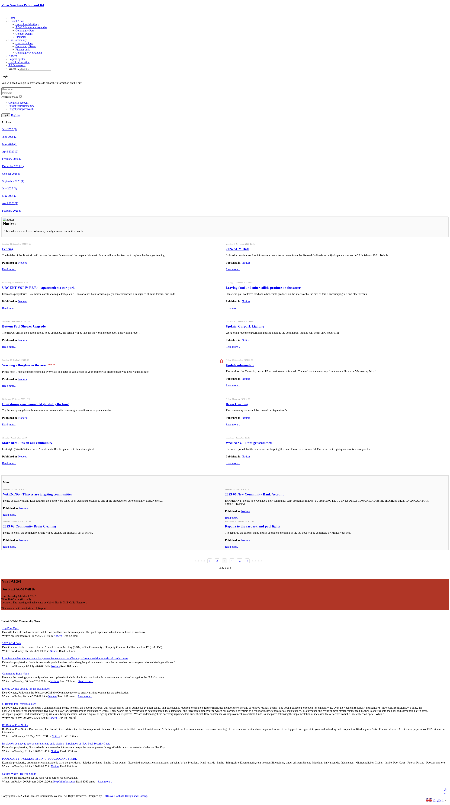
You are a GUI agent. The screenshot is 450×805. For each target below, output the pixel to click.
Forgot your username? (21, 105)
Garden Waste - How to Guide (19, 773)
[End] (260, 561)
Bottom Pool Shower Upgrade (24, 326)
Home (11, 17)
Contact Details (24, 33)
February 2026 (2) (12, 158)
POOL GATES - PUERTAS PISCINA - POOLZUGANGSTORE (39, 758)
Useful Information (19, 62)
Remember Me (9, 96)
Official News (16, 21)
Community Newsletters (28, 52)
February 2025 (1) (12, 210)
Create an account (18, 102)
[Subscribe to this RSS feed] (445, 789)
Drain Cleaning (237, 404)
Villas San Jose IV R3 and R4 (22, 5)
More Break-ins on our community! (27, 443)
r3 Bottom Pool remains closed (19, 703)
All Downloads (16, 65)
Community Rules (25, 46)
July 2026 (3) (9, 129)
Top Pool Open (10, 628)
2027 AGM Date (11, 643)
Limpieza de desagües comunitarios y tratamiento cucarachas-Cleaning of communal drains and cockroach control (65, 658)
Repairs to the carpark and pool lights (252, 526)
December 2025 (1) (13, 166)
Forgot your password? (21, 108)
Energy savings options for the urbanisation (26, 688)
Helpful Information (64, 781)
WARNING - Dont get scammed (249, 443)
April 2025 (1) (10, 203)
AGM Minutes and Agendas (31, 27)
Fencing (8, 249)
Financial (20, 36)
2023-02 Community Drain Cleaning (29, 526)
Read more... (9, 269)
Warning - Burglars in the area (24, 365)
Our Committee (24, 43)
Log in (6, 115)
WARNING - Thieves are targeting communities (37, 494)
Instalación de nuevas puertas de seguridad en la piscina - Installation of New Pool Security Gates (56, 743)
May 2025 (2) (9, 195)
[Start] (197, 561)
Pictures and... (23, 49)
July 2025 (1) (9, 188)
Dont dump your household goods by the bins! (35, 404)
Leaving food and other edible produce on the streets (263, 287)
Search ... (13, 68)
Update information (240, 365)
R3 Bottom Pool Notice (15, 725)
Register (15, 115)
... (240, 560)
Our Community (17, 40)
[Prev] (203, 561)
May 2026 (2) (9, 144)
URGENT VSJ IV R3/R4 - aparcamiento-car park (38, 287)
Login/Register (16, 59)
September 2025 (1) (13, 181)
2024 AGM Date (237, 249)
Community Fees (24, 30)
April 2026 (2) (10, 151)
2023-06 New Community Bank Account (254, 494)
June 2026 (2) (9, 136)
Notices (12, 55)
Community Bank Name (15, 673)
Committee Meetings (26, 24)
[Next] (254, 561)
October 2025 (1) (11, 173)
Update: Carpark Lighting (245, 326)
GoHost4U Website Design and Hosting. (125, 795)
